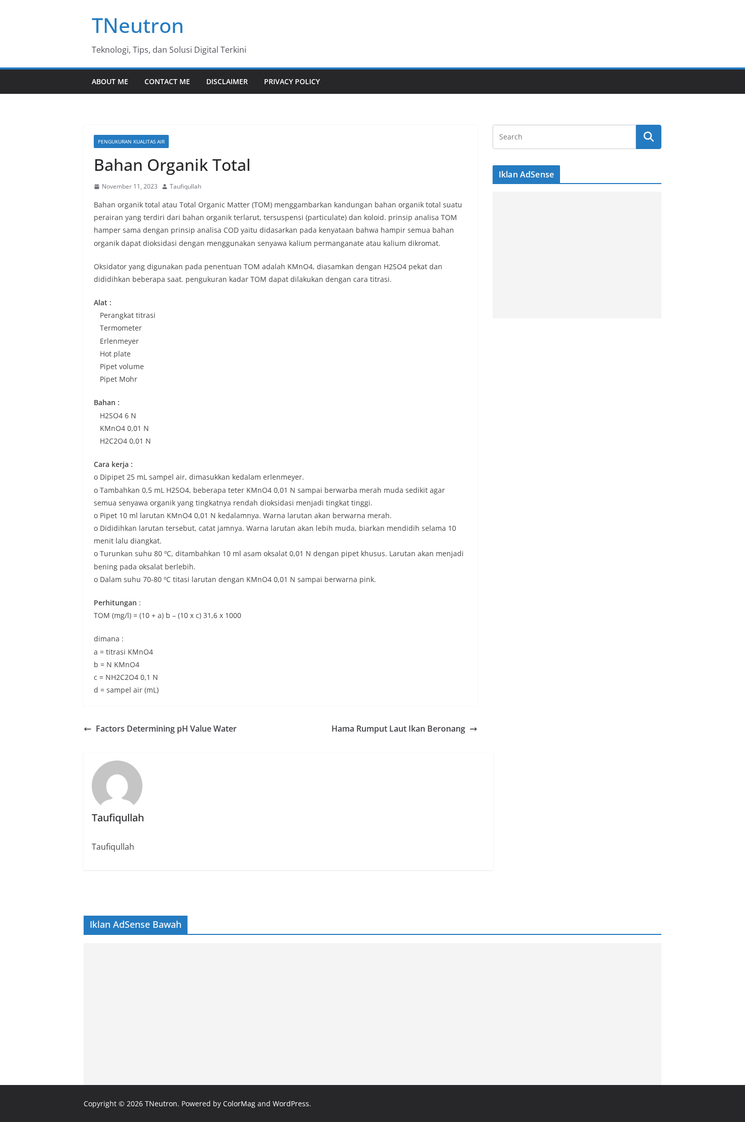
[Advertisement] (577, 255)
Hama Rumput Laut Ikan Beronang (398, 728)
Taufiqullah (185, 186)
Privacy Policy (292, 81)
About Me (110, 81)
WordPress (291, 1103)
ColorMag (239, 1103)
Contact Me (167, 81)
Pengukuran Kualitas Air (131, 141)
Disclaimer (227, 81)
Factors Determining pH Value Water (166, 728)
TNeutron (138, 25)
